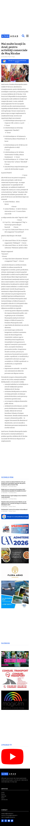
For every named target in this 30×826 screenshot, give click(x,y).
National (3, 796)
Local (2, 792)
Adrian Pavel (12, 506)
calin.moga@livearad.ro (8, 817)
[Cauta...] (23, 36)
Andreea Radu (13, 486)
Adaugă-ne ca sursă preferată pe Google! (17, 61)
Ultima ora (4, 799)
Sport (2, 797)
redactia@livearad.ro (7, 813)
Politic (3, 794)
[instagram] (5, 821)
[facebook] (2, 821)
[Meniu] (27, 36)
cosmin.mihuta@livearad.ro (9, 815)
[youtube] (9, 821)
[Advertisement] (15, 17)
